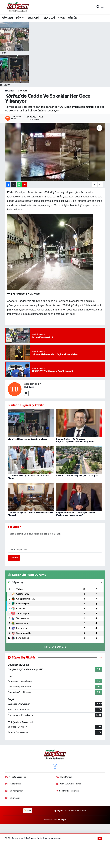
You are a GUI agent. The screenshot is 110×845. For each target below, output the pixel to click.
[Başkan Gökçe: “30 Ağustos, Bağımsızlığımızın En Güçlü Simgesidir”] (79, 423)
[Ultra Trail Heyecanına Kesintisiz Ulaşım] (31, 423)
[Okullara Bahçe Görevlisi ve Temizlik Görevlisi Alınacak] (31, 497)
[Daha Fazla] (24, 184)
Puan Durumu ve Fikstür (70, 784)
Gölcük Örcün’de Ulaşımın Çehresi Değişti (77, 476)
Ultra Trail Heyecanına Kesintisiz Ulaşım (27, 439)
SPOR (61, 18)
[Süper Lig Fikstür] (101, 657)
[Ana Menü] (102, 7)
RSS (29, 810)
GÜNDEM (7, 18)
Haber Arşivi (14, 798)
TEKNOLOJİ (48, 18)
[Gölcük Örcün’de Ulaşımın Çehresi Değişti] (79, 460)
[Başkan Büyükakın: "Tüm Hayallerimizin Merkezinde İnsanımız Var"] (79, 497)
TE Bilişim (29, 387)
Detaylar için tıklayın (55, 647)
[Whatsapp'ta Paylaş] (19, 184)
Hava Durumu (66, 777)
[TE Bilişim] (14, 389)
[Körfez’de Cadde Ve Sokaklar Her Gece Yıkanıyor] (55, 152)
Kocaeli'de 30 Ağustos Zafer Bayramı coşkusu (36, 838)
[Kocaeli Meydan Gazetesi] (18, 7)
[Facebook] (55, 766)
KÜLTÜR (72, 18)
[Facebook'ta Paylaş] (8, 184)
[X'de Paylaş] (13, 184)
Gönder (14, 558)
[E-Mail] (26, 393)
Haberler (9, 91)
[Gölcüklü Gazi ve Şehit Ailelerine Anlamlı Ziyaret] (31, 460)
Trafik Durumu (15, 784)
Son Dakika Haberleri (69, 791)
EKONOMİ (33, 18)
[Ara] (98, 7)
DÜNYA (20, 18)
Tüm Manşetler (16, 791)
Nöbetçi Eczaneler (17, 777)
